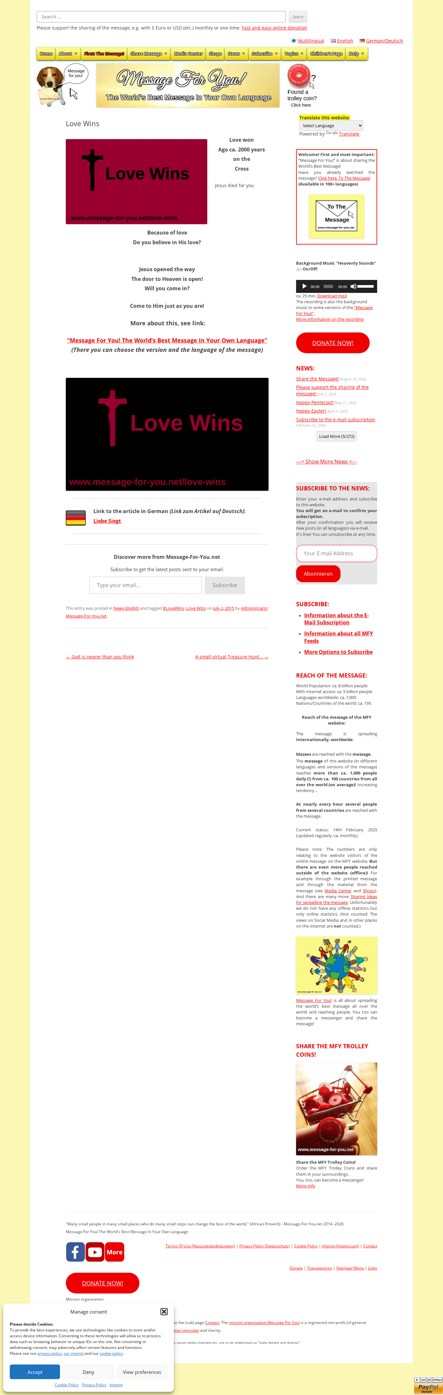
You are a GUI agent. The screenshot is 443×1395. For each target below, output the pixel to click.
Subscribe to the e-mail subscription (335, 419)
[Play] (304, 286)
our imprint (74, 1353)
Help (354, 53)
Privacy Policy (94, 1385)
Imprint (116, 1385)
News (234, 53)
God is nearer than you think (100, 657)
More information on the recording (330, 319)
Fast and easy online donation (274, 28)
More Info (305, 1186)
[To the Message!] (336, 992)
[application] (336, 286)
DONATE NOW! (332, 343)
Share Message (146, 53)
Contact (370, 1246)
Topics (291, 53)
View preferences (142, 1372)
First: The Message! (104, 53)
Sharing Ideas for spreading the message (336, 899)
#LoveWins (173, 608)
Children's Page (326, 53)
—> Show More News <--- (326, 461)
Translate (349, 134)
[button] (164, 1311)
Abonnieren (318, 573)
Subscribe (262, 53)
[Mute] (353, 286)
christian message (182, 1330)
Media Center (188, 53)
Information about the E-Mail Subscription (336, 619)
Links (372, 1268)
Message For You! (314, 1000)
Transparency (319, 1268)
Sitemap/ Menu (350, 1268)
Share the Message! (317, 379)
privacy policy (49, 1353)
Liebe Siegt (107, 520)
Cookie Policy (306, 1246)
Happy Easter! (311, 411)
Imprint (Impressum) (340, 1246)
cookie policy (111, 1353)
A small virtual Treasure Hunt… (232, 657)
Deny (88, 1372)
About (65, 53)
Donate (296, 1268)
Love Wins (196, 608)
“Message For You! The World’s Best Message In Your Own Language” (167, 340)
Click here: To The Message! (344, 178)
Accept (35, 1372)
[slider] (365, 286)
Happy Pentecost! (315, 402)
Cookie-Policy (67, 1385)
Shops (215, 53)
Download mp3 (332, 296)
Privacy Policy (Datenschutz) (264, 1246)
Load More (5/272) (336, 436)
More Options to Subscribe (338, 651)
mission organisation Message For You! (264, 1322)
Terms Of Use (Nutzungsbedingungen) (200, 1246)
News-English (126, 608)
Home (46, 53)
